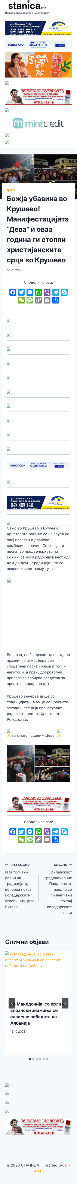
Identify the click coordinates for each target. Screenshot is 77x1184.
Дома (11, 190)
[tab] (30, 1059)
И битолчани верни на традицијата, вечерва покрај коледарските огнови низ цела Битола (19, 886)
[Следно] (65, 1003)
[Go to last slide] (12, 1003)
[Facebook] (13, 293)
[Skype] (64, 293)
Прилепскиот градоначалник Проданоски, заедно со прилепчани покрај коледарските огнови (58, 889)
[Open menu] (68, 8)
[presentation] (38, 973)
